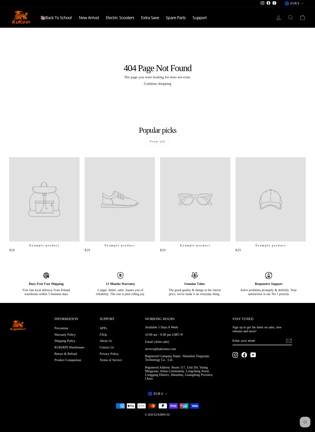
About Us (106, 341)
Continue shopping (157, 83)
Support (200, 17)
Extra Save (150, 17)
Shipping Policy (64, 341)
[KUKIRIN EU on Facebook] (244, 355)
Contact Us (107, 347)
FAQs (103, 334)
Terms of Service (111, 360)
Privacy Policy (109, 354)
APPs (103, 328)
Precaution (61, 328)
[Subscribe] (289, 341)
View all (157, 141)
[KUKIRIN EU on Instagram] (235, 355)
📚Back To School (56, 17)
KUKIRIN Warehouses (69, 347)
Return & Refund (65, 354)
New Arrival (89, 17)
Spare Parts (176, 17)
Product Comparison (67, 360)
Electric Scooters (120, 17)
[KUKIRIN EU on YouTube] (253, 355)
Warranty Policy (65, 334)
